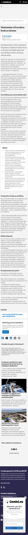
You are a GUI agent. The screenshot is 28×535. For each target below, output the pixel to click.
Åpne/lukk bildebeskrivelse (14, 21)
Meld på (6, 332)
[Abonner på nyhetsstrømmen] (4, 487)
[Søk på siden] (20, 2)
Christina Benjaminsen (7, 496)
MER (25, 2)
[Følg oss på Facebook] (1, 487)
